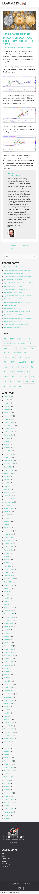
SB (27, 372)
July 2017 (7, 745)
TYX (5, 381)
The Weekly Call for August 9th (13, 273)
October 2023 (8, 505)
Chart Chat (22, 339)
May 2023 (7, 521)
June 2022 (7, 556)
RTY (5, 372)
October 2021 (8, 582)
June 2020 (7, 633)
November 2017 (9, 732)
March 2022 (7, 566)
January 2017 (8, 764)
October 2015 (8, 805)
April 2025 (7, 447)
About (3, 853)
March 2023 (7, 527)
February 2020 (8, 646)
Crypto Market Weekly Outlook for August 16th (18, 270)
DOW (5, 348)
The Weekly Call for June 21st (13, 321)
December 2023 (9, 498)
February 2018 (8, 722)
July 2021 (7, 591)
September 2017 (9, 738)
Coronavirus (7, 343)
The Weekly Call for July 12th (13, 299)
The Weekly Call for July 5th (12, 308)
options (25, 366)
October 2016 (8, 773)
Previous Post (12, 246)
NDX (32, 362)
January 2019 (8, 687)
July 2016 (7, 780)
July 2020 (7, 629)
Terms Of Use (6, 858)
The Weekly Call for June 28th (13, 314)
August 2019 (8, 665)
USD (11, 381)
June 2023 (7, 518)
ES (17, 348)
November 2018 (9, 693)
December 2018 (9, 690)
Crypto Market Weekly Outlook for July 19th (17, 295)
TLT (26, 376)
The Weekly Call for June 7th (12, 327)
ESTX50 (24, 348)
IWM (13, 361)
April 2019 (7, 677)
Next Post (27, 245)
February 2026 (8, 415)
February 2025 (8, 454)
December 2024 (9, 460)
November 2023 (9, 502)
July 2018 (7, 706)
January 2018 (8, 725)
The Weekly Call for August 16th (14, 267)
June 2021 (7, 594)
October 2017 (8, 735)
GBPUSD (6, 357)
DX (11, 348)
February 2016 (8, 792)
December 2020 (9, 614)
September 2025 (9, 431)
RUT (11, 371)
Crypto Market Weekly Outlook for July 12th (17, 302)
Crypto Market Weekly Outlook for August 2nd (18, 282)
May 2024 (7, 482)
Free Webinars (16, 352)
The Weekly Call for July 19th (13, 292)
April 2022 (7, 562)
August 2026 (8, 396)
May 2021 (7, 598)
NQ (18, 367)
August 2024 (8, 473)
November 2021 (9, 578)
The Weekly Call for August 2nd (13, 279)
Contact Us (5, 866)
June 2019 (7, 671)
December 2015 (9, 799)
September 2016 (9, 777)
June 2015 (7, 818)
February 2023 (8, 530)
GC (13, 357)
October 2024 (8, 467)
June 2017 (7, 748)
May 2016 (7, 786)
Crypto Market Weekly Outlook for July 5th (17, 311)
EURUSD (6, 352)
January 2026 (8, 419)
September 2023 (9, 508)
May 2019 (7, 674)
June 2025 (7, 441)
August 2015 (8, 812)
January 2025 (8, 457)
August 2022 (8, 550)
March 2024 (7, 489)
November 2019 (9, 655)
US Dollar (19, 381)
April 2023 (7, 524)
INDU (6, 361)
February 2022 (8, 569)
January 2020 (8, 649)
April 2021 (7, 601)
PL (32, 366)
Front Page (17, 47)
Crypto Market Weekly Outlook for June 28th (17, 318)
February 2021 (8, 607)
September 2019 (9, 661)
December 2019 (9, 652)
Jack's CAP (22, 362)
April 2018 (7, 716)
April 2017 (7, 754)
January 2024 (8, 495)
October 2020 (8, 620)
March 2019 (7, 681)
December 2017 (9, 729)
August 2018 (8, 703)
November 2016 (9, 770)
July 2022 (7, 553)
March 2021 (7, 604)
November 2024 (9, 463)
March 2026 (7, 412)
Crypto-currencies (19, 343)
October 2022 (8, 543)
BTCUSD (12, 339)
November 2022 (9, 540)
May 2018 (7, 713)
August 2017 (8, 741)
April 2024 (7, 486)
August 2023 (8, 511)
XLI (10, 386)
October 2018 (8, 697)
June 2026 (7, 403)
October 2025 (8, 428)
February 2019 (8, 684)
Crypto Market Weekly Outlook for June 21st (17, 324)
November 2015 (9, 802)
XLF (5, 386)
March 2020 (7, 642)
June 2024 (7, 479)
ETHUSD (32, 348)
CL (29, 338)
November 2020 (9, 617)
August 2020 (8, 626)
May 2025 (7, 444)
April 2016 (7, 789)
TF (20, 376)
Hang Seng (27, 357)
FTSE (26, 352)
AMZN (5, 339)
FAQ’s (3, 856)
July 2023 (7, 514)
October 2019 (8, 658)
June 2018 (7, 709)
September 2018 (9, 700)
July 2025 (7, 438)
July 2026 (7, 399)
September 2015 (9, 808)
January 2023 (8, 534)
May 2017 (7, 751)
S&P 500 (20, 371)
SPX (13, 376)
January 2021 (8, 610)
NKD (12, 367)
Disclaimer (5, 861)
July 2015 (7, 815)
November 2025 (9, 425)
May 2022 (7, 559)
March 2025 (7, 451)
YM (15, 386)
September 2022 (9, 546)
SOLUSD (6, 377)
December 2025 (9, 422)
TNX (32, 376)
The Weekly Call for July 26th (13, 286)
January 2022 (8, 572)
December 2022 (9, 537)
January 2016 (8, 796)
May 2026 (7, 406)
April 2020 (7, 639)
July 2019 (7, 668)
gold (19, 357)
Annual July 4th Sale (10, 305)
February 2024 (8, 492)
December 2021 (9, 575)
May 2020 (7, 636)
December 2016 (9, 767)
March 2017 (7, 757)
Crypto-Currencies (8, 47)
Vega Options (29, 381)
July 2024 (7, 476)
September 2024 (9, 470)
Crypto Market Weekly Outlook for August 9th (18, 276)
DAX (29, 343)
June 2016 (7, 783)
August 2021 (8, 588)
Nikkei (5, 367)
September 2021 (9, 585)
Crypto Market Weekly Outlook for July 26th (17, 289)
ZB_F (21, 386)
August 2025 (8, 435)
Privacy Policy (6, 864)
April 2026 (7, 409)
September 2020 (9, 623)
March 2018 (7, 719)
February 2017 (8, 760)
